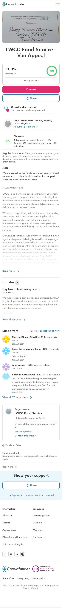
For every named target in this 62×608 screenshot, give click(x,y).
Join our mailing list (13, 544)
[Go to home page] (13, 4)
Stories (6, 522)
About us (7, 515)
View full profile (23, 431)
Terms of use (8, 578)
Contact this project (25, 435)
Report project (9, 466)
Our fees (37, 537)
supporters (31, 80)
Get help (37, 522)
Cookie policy (38, 578)
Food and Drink (13, 445)
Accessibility (9, 529)
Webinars (38, 529)
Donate (31, 89)
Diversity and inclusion (14, 537)
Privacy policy (23, 578)
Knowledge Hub (41, 515)
